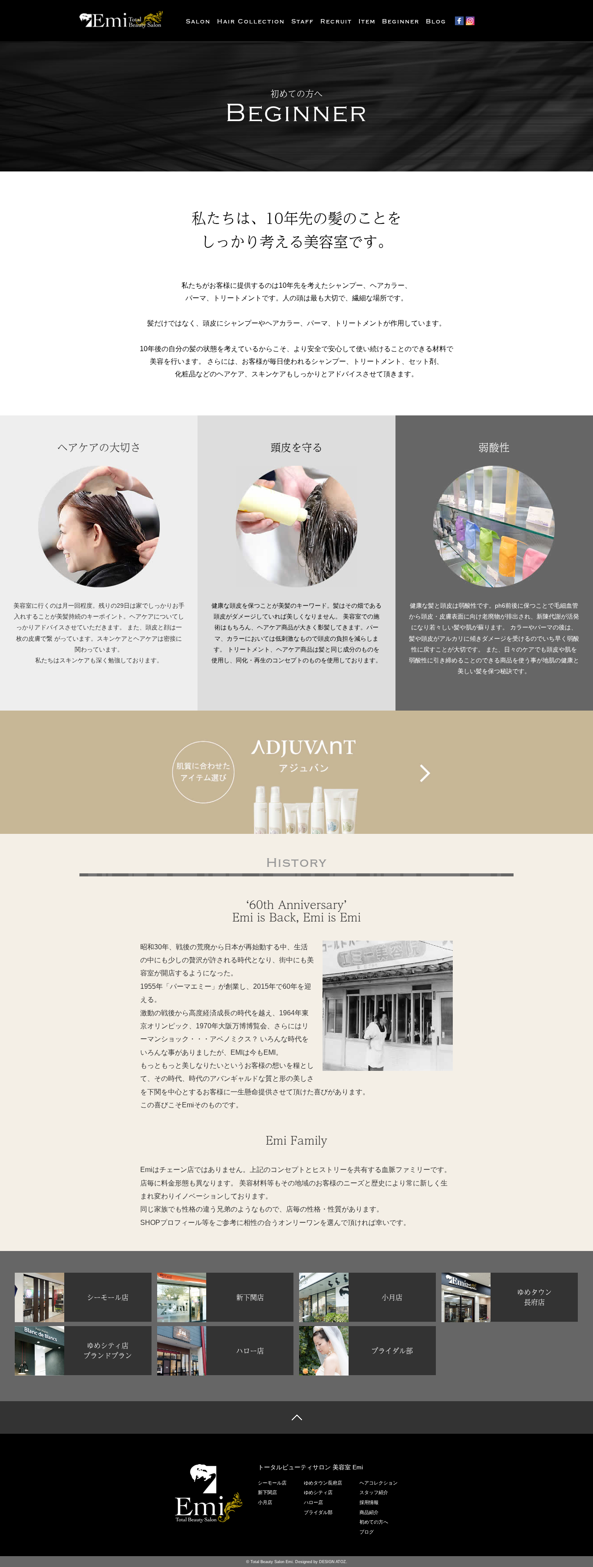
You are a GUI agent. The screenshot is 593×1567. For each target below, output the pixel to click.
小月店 (265, 1502)
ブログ (366, 1531)
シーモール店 (272, 1482)
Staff (302, 21)
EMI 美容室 (122, 19)
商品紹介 (369, 1512)
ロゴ (209, 1493)
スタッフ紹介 (373, 1492)
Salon (198, 21)
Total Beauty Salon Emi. (272, 1562)
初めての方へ (373, 1521)
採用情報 (369, 1502)
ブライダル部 (318, 1512)
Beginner (400, 21)
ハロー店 (313, 1502)
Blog (436, 21)
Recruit (336, 21)
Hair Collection (251, 21)
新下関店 (267, 1492)
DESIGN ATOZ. (333, 1562)
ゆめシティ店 (318, 1492)
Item (367, 21)
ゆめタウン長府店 (323, 1482)
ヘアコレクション (378, 1482)
